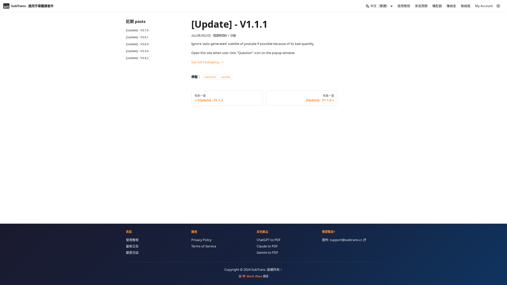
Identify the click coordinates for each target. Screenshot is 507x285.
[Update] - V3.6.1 (137, 37)
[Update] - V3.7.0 (137, 30)
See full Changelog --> (207, 62)
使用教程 (403, 6)
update (225, 77)
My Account (484, 6)
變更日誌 (132, 252)
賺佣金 (451, 6)
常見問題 (421, 6)
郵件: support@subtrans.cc (342, 240)
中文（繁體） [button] (379, 6)
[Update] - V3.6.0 (137, 44)
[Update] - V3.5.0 (137, 51)
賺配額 (437, 6)
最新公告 (132, 246)
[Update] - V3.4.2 (137, 58)
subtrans (210, 77)
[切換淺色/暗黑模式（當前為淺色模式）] (498, 6)
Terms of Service (203, 246)
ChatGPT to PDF (268, 240)
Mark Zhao (254, 276)
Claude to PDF (267, 246)
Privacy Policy (201, 240)
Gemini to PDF (267, 252)
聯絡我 (465, 6)
